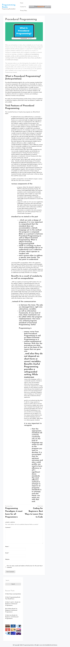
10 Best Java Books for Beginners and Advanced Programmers (11, 617)
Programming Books (28, 645)
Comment (8, 527)
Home (21, 3)
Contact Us (23, 6)
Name (7, 546)
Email (7, 553)
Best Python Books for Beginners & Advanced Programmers (11, 610)
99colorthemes (53, 645)
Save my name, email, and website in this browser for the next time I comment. (25, 566)
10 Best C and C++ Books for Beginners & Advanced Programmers (12, 604)
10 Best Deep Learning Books (13, 594)
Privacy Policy (23, 10)
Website (7, 559)
